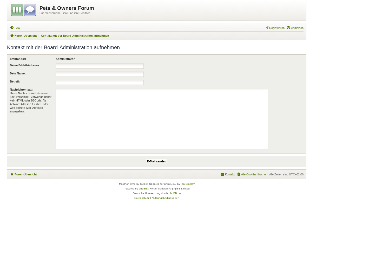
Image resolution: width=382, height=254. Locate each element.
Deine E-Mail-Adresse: (25, 65)
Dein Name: (18, 73)
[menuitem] (15, 28)
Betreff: (15, 81)
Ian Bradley (188, 183)
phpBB (143, 188)
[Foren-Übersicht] (24, 9)
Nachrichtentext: (21, 89)
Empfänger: (18, 58)
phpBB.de (175, 193)
